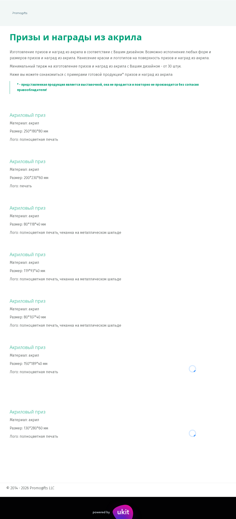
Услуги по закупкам (22, 13)
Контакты (197, 13)
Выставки (147, 13)
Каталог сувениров (66, 13)
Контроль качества (110, 13)
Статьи (172, 13)
